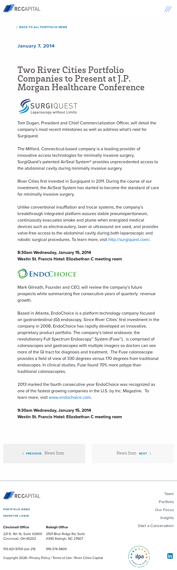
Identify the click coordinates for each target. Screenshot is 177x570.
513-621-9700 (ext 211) (19, 548)
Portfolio (166, 502)
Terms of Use (62, 557)
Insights (167, 518)
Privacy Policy (39, 557)
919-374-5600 (56, 548)
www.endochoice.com (70, 397)
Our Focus (164, 510)
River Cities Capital (88, 557)
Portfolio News (16, 509)
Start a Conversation (156, 526)
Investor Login (16, 516)
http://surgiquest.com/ (128, 239)
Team (169, 494)
